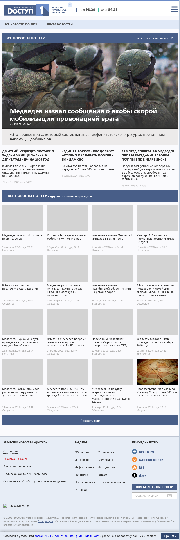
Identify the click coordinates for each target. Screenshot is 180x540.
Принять (170, 536)
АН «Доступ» (45, 521)
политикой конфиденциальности (77, 536)
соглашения (43, 536)
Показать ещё (90, 420)
